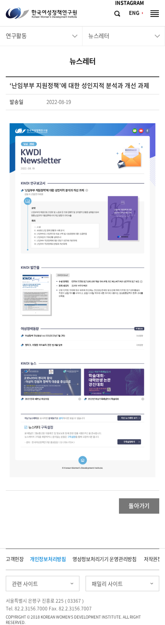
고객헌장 (15, 559)
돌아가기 (139, 506)
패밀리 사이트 (107, 584)
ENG (134, 12)
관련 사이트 (25, 584)
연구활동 (16, 36)
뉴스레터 (98, 36)
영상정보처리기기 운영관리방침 (105, 559)
